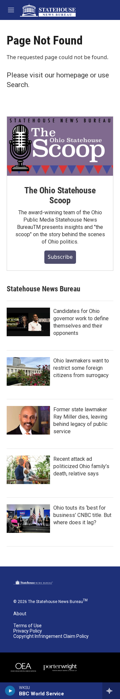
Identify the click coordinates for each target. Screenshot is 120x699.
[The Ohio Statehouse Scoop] (60, 146)
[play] (10, 690)
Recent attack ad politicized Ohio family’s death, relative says (81, 466)
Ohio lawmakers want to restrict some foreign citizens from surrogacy (81, 367)
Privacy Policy (27, 631)
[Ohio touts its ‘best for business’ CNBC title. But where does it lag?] (28, 518)
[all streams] (111, 690)
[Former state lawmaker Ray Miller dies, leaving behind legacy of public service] (28, 420)
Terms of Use (27, 625)
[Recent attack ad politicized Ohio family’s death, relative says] (28, 469)
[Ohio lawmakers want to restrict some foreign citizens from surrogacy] (28, 371)
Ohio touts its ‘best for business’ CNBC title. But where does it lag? (82, 515)
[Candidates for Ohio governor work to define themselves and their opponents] (28, 322)
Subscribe (60, 256)
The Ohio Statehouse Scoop (59, 195)
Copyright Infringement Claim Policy (51, 636)
